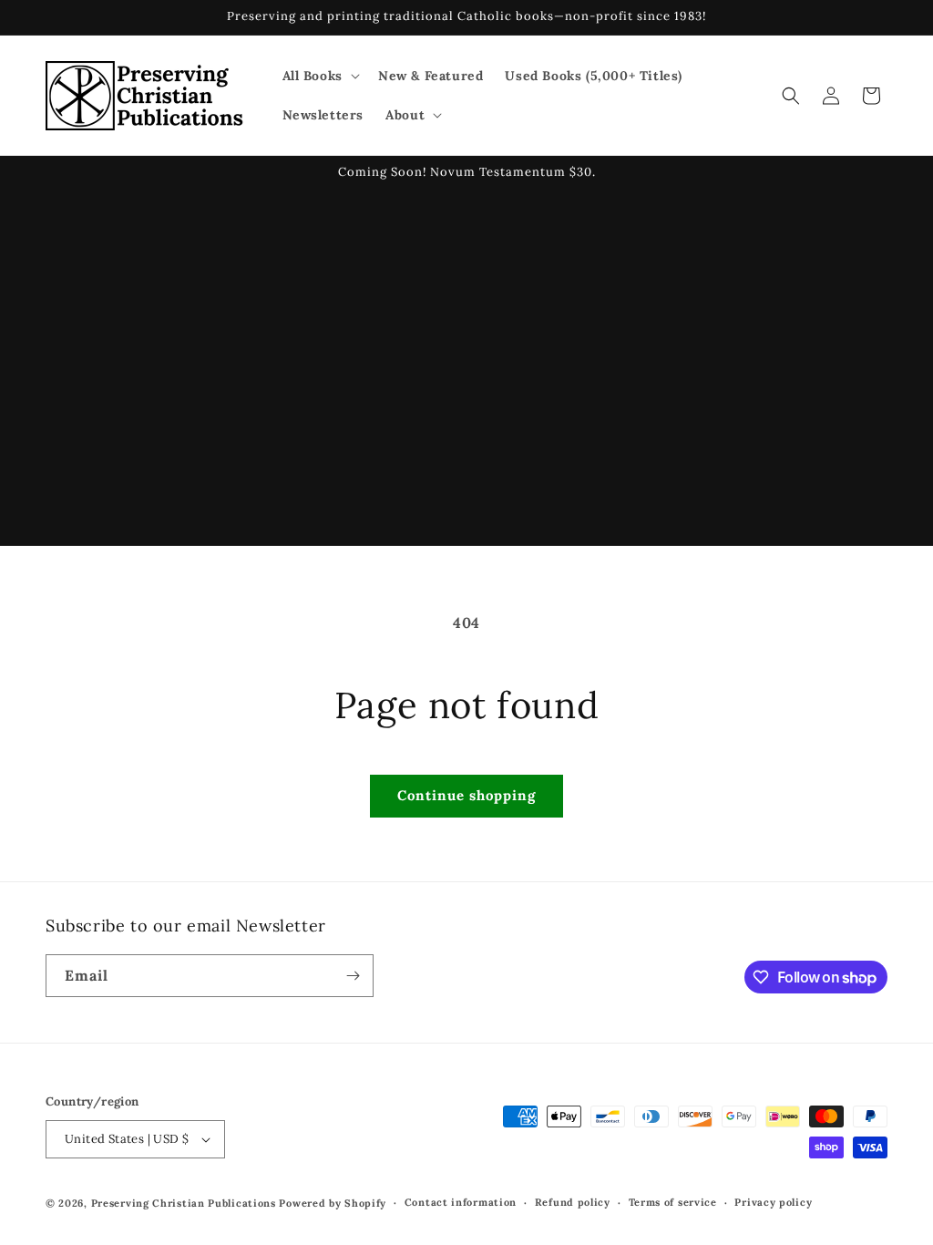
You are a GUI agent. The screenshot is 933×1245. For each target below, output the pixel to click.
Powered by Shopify (332, 1203)
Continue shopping (466, 795)
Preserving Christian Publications (183, 1203)
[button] (319, 76)
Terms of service (673, 1202)
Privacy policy (773, 1202)
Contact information (461, 1202)
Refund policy (572, 1202)
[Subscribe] (353, 975)
